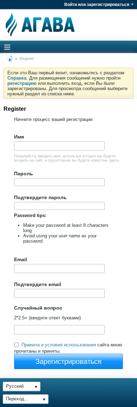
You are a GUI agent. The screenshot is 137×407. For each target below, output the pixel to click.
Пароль (23, 173)
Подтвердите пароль (40, 197)
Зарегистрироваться (68, 361)
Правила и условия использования (58, 344)
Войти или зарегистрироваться (96, 4)
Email (20, 259)
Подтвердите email (37, 284)
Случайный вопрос (38, 308)
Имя (19, 137)
